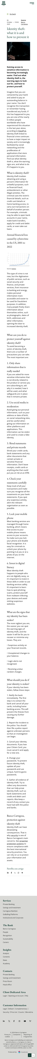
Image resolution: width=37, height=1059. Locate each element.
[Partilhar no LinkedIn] (8, 873)
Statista (14, 269)
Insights (7, 949)
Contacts (7, 971)
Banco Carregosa (24, 23)
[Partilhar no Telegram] (22, 873)
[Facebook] (14, 1021)
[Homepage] (3, 3)
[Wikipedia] (30, 1021)
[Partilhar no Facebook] (11, 873)
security (14, 835)
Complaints (17, 1034)
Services (7, 900)
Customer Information (14, 1005)
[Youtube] (25, 1021)
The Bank (8, 925)
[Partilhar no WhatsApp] (18, 873)
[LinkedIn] (4, 1021)
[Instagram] (20, 1021)
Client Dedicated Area (14, 992)
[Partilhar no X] (15, 873)
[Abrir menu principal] (32, 3)
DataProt (22, 131)
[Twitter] (9, 1021)
